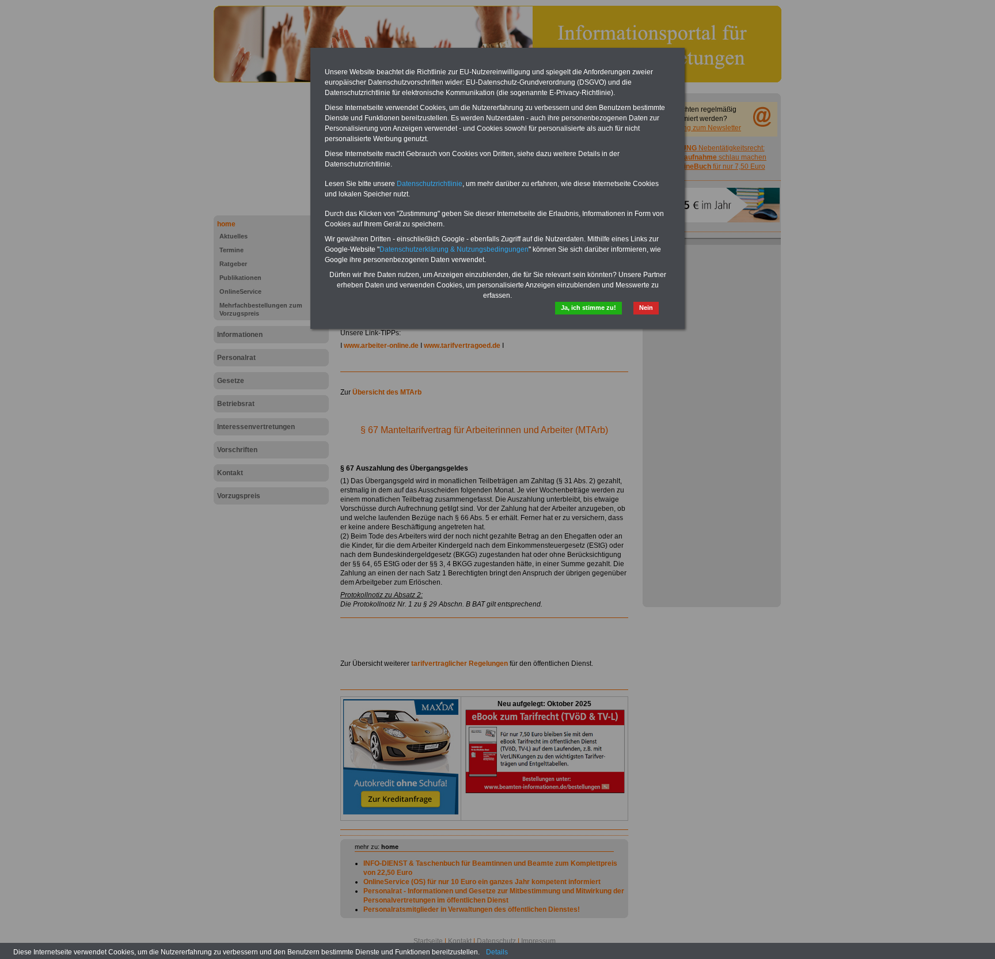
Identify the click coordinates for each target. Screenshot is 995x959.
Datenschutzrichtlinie (429, 184)
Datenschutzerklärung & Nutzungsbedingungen (454, 249)
